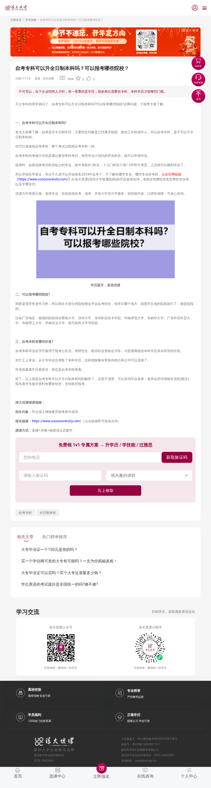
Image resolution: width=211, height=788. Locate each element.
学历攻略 (30, 19)
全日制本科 (48, 513)
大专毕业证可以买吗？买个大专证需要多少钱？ (61, 573)
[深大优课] (14, 8)
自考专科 (25, 513)
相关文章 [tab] (25, 536)
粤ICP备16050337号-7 (146, 744)
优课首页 (15, 19)
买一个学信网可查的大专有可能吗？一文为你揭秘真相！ (69, 561)
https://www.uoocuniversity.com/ (43, 179)
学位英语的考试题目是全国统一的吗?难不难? (59, 584)
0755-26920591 (164, 755)
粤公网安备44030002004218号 (157, 738)
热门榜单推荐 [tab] (54, 536)
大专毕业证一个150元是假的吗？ (49, 549)
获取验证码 (177, 457)
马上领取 (105, 490)
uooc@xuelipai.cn (146, 760)
